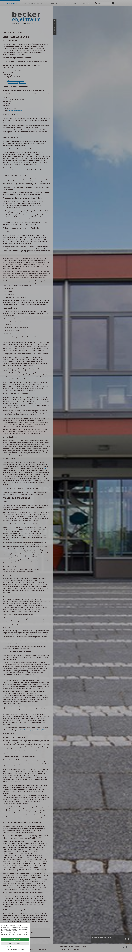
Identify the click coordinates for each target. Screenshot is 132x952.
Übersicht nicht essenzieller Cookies (15, 946)
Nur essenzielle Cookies (15, 943)
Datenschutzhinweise (12, 949)
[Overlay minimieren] (28, 925)
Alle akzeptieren (14, 939)
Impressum (21, 949)
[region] (15, 932)
